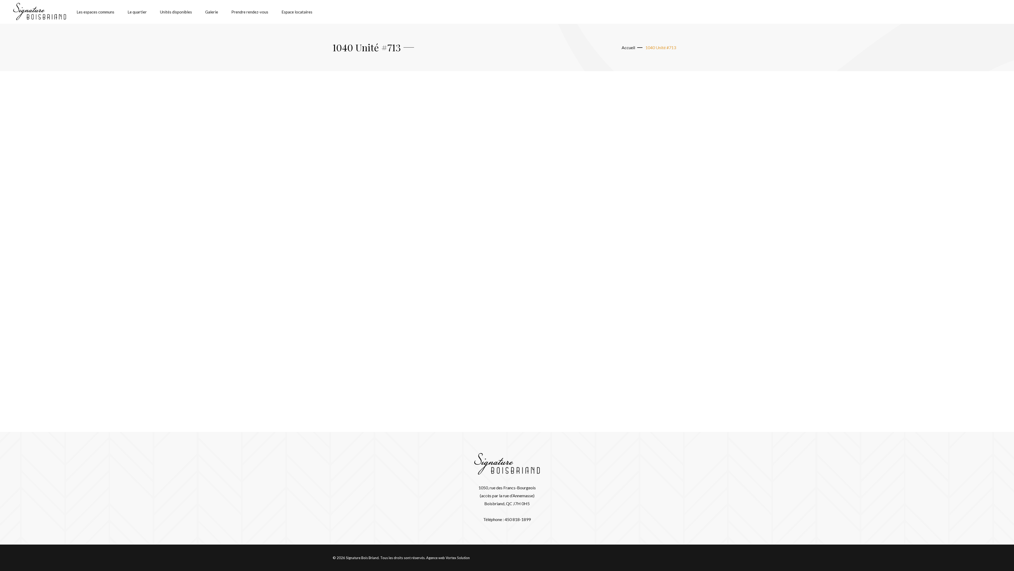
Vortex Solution (458, 558)
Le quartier (137, 12)
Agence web (435, 558)
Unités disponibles (176, 12)
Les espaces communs (95, 12)
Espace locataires (296, 12)
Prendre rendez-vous (249, 12)
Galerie (211, 12)
